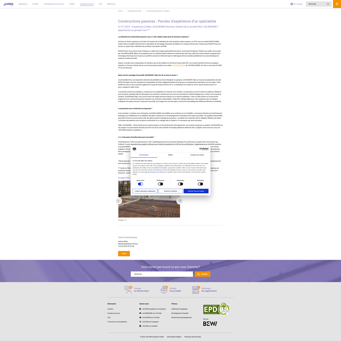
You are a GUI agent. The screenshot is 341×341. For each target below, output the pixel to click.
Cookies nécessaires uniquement (145, 191)
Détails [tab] (170, 155)
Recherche (328, 4)
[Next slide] (179, 200)
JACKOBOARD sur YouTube (152, 313)
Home (120, 11)
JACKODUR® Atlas (178, 65)
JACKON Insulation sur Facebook (154, 309)
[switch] (160, 184)
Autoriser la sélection (170, 191)
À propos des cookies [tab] (197, 155)
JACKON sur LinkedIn (149, 326)
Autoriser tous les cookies (196, 191)
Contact (337, 4)
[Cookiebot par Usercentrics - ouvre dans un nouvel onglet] (201, 149)
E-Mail (124, 254)
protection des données (157, 172)
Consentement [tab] (143, 155)
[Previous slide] (118, 200)
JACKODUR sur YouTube (151, 317)
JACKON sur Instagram (150, 322)
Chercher (204, 274)
